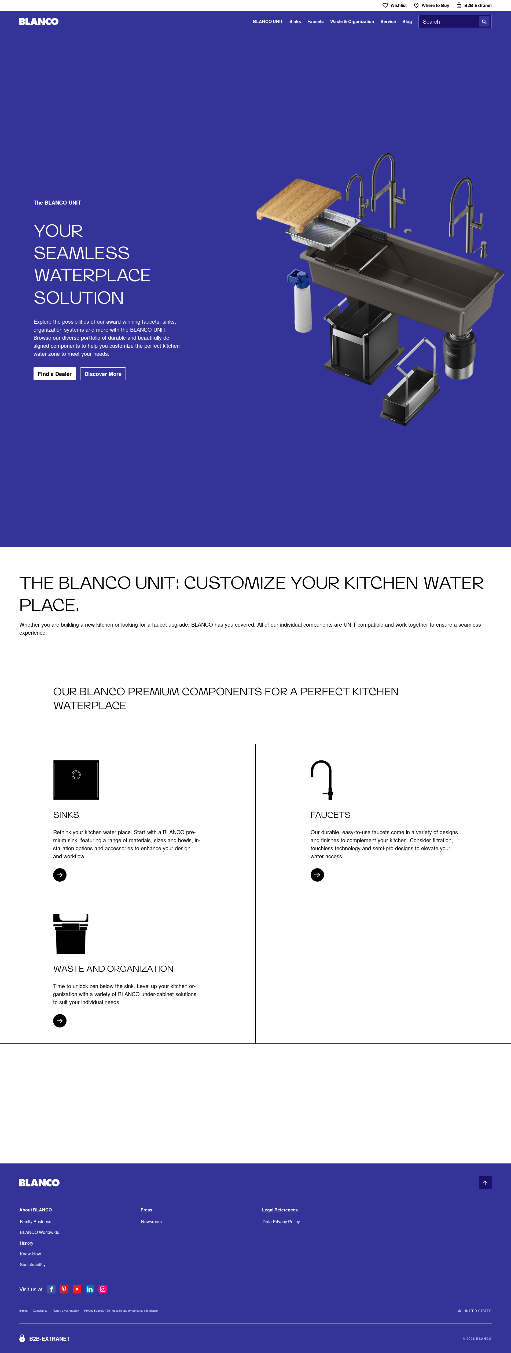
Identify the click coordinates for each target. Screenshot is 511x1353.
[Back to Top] (485, 1182)
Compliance (40, 1311)
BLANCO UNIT (268, 21)
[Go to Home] (38, 21)
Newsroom (151, 1221)
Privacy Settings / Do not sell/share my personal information (121, 1311)
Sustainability (33, 1264)
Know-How (30, 1254)
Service (388, 21)
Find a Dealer (55, 374)
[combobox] (455, 21)
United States (478, 1310)
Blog (407, 21)
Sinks (295, 21)
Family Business (35, 1221)
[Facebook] (51, 1289)
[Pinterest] (64, 1289)
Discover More (103, 374)
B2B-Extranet (49, 1338)
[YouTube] (77, 1289)
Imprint (23, 1311)
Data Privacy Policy (281, 1221)
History (26, 1243)
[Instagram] (102, 1289)
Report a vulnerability (66, 1311)
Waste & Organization (352, 21)
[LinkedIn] (90, 1289)
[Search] (484, 21)
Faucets (315, 21)
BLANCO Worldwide (39, 1232)
